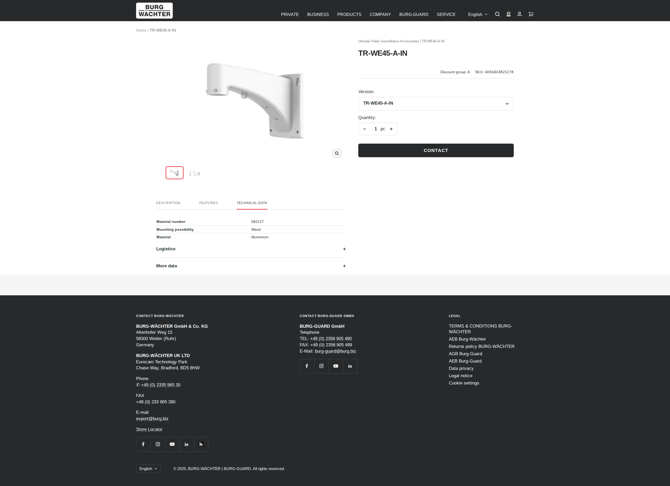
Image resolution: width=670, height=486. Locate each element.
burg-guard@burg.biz (335, 351)
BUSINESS (318, 14)
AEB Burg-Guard (465, 361)
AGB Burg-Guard (465, 353)
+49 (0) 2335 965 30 (160, 384)
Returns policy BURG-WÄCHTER (482, 346)
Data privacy (461, 368)
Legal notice (460, 375)
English (475, 14)
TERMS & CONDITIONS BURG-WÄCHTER (480, 329)
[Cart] (531, 15)
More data (166, 265)
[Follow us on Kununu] (201, 444)
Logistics (165, 248)
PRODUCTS (349, 14)
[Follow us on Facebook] (143, 444)
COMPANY (380, 14)
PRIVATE (290, 14)
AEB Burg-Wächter (467, 339)
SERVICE (446, 14)
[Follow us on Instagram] (157, 444)
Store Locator (149, 429)
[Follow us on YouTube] (172, 444)
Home (141, 30)
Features (208, 203)
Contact (436, 150)
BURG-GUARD (413, 14)
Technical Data (252, 203)
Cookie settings (464, 383)
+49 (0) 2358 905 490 (331, 338)
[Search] (497, 15)
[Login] (519, 15)
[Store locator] (508, 15)
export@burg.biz (152, 418)
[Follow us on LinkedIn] (186, 444)
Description (168, 203)
